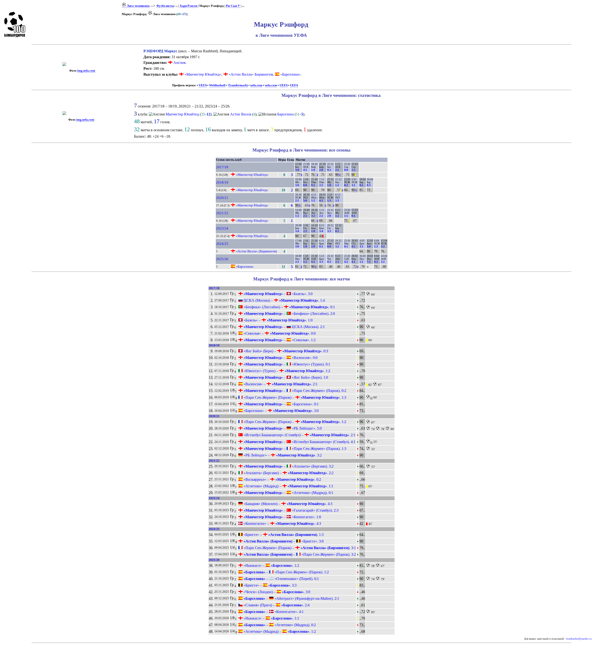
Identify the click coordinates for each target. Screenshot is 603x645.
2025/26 (222, 259)
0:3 (369, 185)
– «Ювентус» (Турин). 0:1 (286, 364)
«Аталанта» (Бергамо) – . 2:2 (288, 473)
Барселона (285, 114)
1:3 (329, 200)
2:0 (321, 170)
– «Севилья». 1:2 (279, 340)
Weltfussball (217, 85)
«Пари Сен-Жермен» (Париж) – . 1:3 (294, 397)
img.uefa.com (86, 70)
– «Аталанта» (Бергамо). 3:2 (288, 466)
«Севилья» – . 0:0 (279, 333)
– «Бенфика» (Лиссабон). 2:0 (289, 314)
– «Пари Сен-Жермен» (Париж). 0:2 (294, 391)
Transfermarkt (238, 85)
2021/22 (222, 213)
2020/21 (222, 198)
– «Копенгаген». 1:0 (282, 517)
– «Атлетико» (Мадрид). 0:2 (279, 625)
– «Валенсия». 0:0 (280, 358)
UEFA (203, 85)
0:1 (329, 170)
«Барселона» (290, 74)
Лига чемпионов (138, 6)
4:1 (305, 170)
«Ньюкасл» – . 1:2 (271, 565)
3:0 (297, 170)
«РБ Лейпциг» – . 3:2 (282, 455)
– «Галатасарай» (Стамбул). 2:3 (290, 510)
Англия (178, 63)
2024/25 (222, 244)
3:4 (297, 231)
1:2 (353, 170)
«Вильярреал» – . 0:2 (282, 479)
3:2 (313, 216)
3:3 (329, 231)
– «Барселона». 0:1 (281, 404)
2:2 (321, 216)
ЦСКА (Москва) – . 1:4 (284, 300)
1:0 (313, 170)
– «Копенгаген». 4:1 (273, 612)
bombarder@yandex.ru (579, 638)
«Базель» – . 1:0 (278, 320)
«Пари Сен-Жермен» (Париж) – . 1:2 (294, 422)
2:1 (337, 170)
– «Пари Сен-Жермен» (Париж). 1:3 (294, 449)
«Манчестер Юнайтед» (202, 74)
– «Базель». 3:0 (278, 294)
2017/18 (222, 167)
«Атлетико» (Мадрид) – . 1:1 (288, 486)
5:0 (305, 200)
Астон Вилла (240, 114)
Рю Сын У (233, 6)
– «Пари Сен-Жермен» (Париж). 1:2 (286, 572)
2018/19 (222, 182)
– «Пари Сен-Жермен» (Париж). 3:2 (299, 554)
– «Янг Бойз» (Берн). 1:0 (285, 377)
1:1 (337, 216)
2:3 (337, 200)
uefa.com (256, 85)
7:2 (369, 261)
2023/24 (222, 228)
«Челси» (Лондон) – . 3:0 (276, 592)
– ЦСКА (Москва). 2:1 (284, 327)
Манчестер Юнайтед (182, 114)
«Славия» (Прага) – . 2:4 (276, 605)
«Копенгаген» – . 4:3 (282, 524)
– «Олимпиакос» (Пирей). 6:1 (281, 579)
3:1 (353, 185)
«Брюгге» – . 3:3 (270, 585)
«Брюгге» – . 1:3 (283, 535)
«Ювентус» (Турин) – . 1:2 (286, 371)
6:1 (313, 261)
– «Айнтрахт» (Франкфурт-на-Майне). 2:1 (291, 598)
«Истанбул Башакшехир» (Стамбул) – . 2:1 (299, 435)
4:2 (353, 246)
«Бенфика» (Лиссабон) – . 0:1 (289, 307)
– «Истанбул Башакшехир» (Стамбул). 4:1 (299, 442)
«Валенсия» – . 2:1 (280, 384)
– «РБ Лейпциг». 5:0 (282, 428)
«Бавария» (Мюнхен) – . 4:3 (287, 504)
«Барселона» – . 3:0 (281, 411)
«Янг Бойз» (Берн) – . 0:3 (285, 351)
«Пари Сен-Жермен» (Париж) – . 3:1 (299, 548)
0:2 (346, 185)
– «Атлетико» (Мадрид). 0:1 (288, 493)
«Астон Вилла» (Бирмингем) (256, 251)
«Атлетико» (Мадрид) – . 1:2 (279, 631)
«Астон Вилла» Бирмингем (251, 74)
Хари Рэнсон (188, 6)
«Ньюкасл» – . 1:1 (271, 618)
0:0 (346, 170)
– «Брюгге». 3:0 (283, 541)
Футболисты (165, 6)
